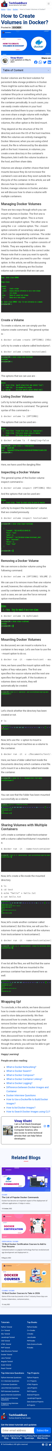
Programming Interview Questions (9, 1404)
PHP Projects (32, 1391)
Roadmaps (29, 1438)
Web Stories (42, 1438)
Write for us (16, 1438)
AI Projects (31, 1405)
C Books (30, 1334)
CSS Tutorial (5, 1341)
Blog (9, 9)
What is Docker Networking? (21, 1067)
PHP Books (31, 1341)
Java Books (31, 1337)
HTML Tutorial (6, 1344)
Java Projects (32, 1388)
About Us (5, 1436)
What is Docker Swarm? (18, 1071)
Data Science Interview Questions (9, 1399)
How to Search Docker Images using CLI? (28, 1111)
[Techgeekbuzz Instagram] (46, 1444)
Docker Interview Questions (21, 1095)
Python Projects (33, 1378)
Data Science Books (34, 1344)
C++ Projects (32, 1381)
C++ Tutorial (5, 1330)
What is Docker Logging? (19, 1083)
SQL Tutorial (5, 1334)
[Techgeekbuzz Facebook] (43, 1444)
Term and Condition (41, 1436)
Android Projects (33, 1395)
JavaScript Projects (34, 1398)
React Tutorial (6, 1368)
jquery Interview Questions (11, 1395)
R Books (30, 1348)
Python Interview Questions (11, 1378)
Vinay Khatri (16, 57)
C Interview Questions (9, 1384)
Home (3, 9)
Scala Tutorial (6, 1365)
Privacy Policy (26, 1436)
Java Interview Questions (10, 1388)
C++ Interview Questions (10, 1381)
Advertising (15, 1436)
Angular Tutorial (7, 1361)
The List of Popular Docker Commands (20, 1197)
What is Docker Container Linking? (24, 1079)
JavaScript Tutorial (8, 1337)
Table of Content (13, 70)
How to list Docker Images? (20, 1107)
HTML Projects (32, 1384)
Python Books (32, 1327)
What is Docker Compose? (20, 1075)
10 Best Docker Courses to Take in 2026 (21, 1293)
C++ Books (31, 1330)
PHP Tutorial (5, 1348)
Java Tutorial (6, 1358)
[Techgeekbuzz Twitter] (50, 1444)
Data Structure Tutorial (9, 1351)
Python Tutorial (6, 1327)
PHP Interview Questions (10, 1391)
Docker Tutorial (6, 1355)
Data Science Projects (35, 1402)
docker (15, 9)
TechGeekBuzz (18, 1415)
